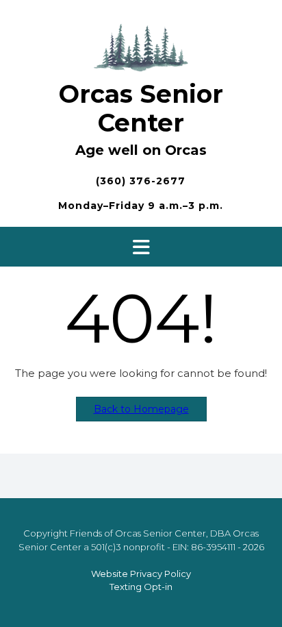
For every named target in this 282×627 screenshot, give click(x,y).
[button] (141, 247)
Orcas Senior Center (141, 108)
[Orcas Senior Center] (141, 46)
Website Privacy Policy (141, 573)
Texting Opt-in (141, 586)
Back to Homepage (141, 409)
